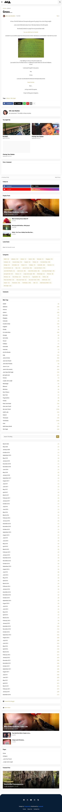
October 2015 (31, 529)
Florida (35, 262)
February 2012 (31, 654)
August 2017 (31, 481)
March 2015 (31, 549)
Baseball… (5, 136)
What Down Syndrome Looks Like (16, 212)
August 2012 (31, 637)
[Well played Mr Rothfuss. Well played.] (7, 227)
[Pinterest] (27, 103)
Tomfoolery (26, 282)
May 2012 (31, 646)
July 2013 (31, 606)
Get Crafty (15, 265)
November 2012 (31, 629)
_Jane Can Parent (7, 759)
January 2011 (31, 691)
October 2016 (31, 503)
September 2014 (31, 566)
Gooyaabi (40, 806)
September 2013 (31, 600)
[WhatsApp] (24, 103)
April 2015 (31, 546)
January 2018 (31, 475)
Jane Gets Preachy (9, 270)
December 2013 (31, 592)
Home (4, 8)
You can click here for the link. (31, 32)
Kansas (18, 273)
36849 (6, 259)
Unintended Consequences (13, 784)
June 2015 (31, 540)
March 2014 (31, 583)
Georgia (7, 265)
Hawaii (24, 265)
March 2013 (31, 617)
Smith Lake (46, 279)
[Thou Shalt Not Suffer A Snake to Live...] (7, 735)
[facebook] (24, 800)
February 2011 (31, 689)
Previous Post (5, 177)
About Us (29, 809)
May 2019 (31, 458)
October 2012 (31, 632)
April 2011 (31, 683)
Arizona (23, 259)
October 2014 (31, 563)
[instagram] (34, 800)
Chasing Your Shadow (38, 136)
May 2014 (31, 577)
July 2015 (31, 538)
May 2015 (31, 543)
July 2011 (31, 674)
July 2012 (31, 640)
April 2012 (31, 649)
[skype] (38, 800)
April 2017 (31, 492)
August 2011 (31, 671)
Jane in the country (33, 270)
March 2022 (31, 444)
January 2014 (31, 589)
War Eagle (13, 98)
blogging (49, 259)
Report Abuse (7, 707)
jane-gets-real (8, 273)
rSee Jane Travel (21, 279)
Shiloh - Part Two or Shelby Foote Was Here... (23, 232)
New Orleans (17, 276)
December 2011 (31, 660)
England (27, 262)
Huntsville (41, 265)
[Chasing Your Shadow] (45, 129)
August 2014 (31, 569)
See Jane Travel (34, 279)
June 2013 (31, 609)
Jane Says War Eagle (48, 270)
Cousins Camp (17, 262)
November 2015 (31, 526)
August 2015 (31, 535)
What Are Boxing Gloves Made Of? (20, 218)
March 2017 (31, 495)
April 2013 (31, 614)
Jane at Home (27, 268)
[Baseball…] (16, 129)
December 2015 (31, 523)
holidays (32, 265)
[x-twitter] (27, 800)
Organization (36, 276)
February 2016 (31, 518)
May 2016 (31, 512)
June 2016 (31, 509)
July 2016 (31, 506)
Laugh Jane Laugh (29, 273)
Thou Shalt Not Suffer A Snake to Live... (21, 733)
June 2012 (31, 643)
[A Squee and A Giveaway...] (7, 741)
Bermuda (40, 259)
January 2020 (31, 449)
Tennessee (16, 282)
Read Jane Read (9, 279)
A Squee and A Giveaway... (18, 740)
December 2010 (31, 694)
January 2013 (31, 623)
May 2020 (31, 446)
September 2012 (31, 634)
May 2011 (31, 680)
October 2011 (31, 666)
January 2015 (31, 555)
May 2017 (31, 489)
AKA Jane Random (14, 111)
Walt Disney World (45, 282)
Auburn (9, 8)
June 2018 (31, 469)
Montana (7, 276)
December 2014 (31, 557)
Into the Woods (8, 268)
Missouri (50, 273)
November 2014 (31, 560)
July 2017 (31, 483)
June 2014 (31, 575)
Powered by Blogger (9, 701)
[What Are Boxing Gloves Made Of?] (7, 220)
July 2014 (31, 572)
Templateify (27, 806)
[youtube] (31, 800)
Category (5, 756)
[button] (2, 2)
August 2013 (31, 603)
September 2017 (31, 478)
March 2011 (31, 686)
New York (26, 276)
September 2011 (31, 669)
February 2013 (31, 620)
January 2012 (31, 657)
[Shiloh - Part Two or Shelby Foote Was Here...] (7, 234)
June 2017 (31, 486)
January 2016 (31, 520)
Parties (45, 276)
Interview (50, 265)
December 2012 (31, 626)
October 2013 (31, 597)
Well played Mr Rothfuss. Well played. (21, 225)
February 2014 (31, 586)
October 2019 (31, 452)
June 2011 (31, 677)
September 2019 (31, 455)
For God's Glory (45, 262)
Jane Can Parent (39, 268)
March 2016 (31, 515)
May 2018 (31, 472)
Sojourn (6, 282)
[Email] (31, 103)
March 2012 (31, 651)
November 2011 (31, 663)
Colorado (7, 262)
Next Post (57, 177)
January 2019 (31, 461)
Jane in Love (21, 270)
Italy (18, 268)
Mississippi (41, 273)
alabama (14, 259)
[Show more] (34, 103)
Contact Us (36, 809)
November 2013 (31, 594)
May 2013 (31, 612)
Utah (35, 282)
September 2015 (31, 532)
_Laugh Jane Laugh (8, 762)
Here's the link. (31, 82)
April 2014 (31, 580)
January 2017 (31, 501)
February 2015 (31, 552)
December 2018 (31, 463)
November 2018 (31, 466)
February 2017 (31, 498)
